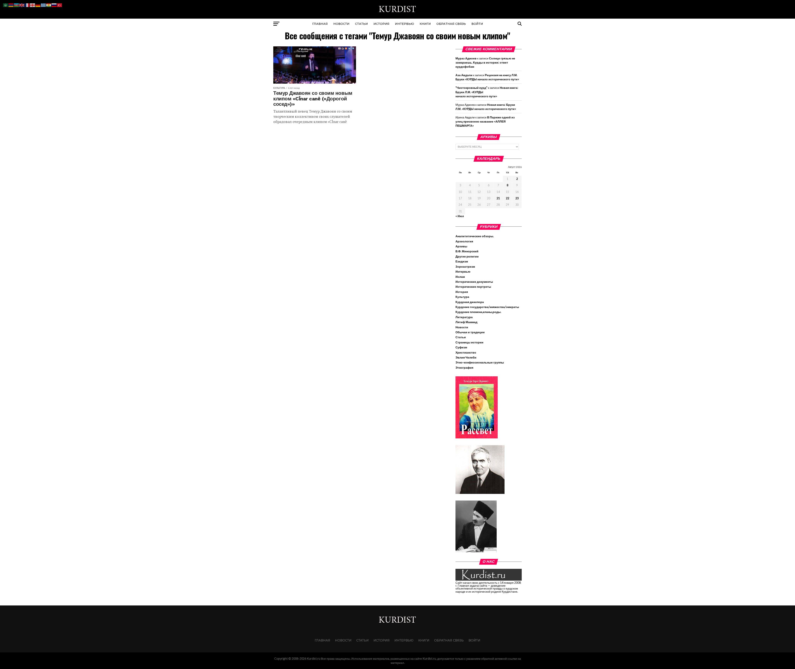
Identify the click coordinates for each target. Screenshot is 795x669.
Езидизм (461, 261)
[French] (27, 5)
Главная (320, 24)
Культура (462, 296)
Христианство (465, 352)
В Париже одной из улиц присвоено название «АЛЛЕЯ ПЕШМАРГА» (485, 121)
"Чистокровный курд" (471, 87)
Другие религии (467, 256)
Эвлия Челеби (465, 357)
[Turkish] (59, 5)
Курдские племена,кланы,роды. (478, 312)
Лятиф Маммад (466, 322)
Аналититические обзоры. (474, 236)
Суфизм (461, 347)
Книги (425, 24)
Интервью (404, 24)
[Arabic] (5, 5)
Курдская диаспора (469, 302)
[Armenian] (11, 5)
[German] (38, 5)
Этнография (464, 367)
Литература (464, 317)
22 (507, 198)
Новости (341, 24)
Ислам (460, 276)
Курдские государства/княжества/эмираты (487, 307)
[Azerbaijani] (16, 5)
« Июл (459, 216)
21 (498, 198)
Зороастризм (465, 266)
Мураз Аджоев (466, 58)
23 (517, 198)
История (381, 24)
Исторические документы (474, 281)
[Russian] (54, 5)
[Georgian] (32, 5)
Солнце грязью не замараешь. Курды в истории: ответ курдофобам (485, 62)
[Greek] (43, 5)
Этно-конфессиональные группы (479, 362)
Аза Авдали (463, 75)
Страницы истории (469, 342)
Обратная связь (451, 24)
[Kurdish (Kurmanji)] (49, 5)
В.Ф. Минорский (466, 251)
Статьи (361, 24)
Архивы (461, 246)
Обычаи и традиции (470, 332)
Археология (464, 241)
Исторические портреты (473, 286)
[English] (22, 5)
